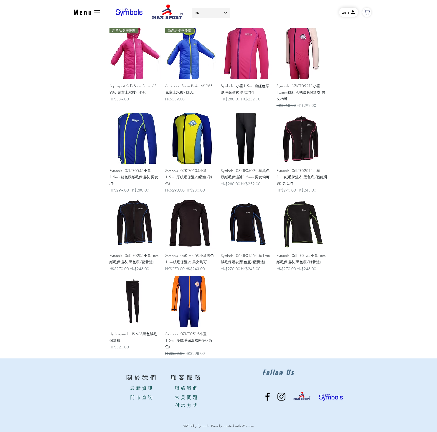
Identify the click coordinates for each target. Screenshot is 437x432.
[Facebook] (267, 396)
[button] (87, 12)
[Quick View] (246, 53)
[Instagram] (281, 396)
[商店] (366, 12)
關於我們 (142, 377)
